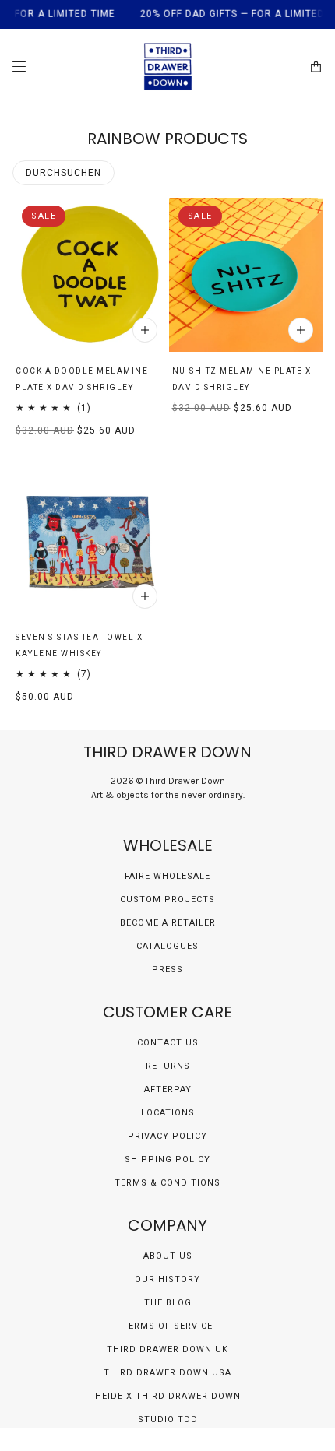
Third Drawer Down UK (167, 1349)
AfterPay (168, 1089)
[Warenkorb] (316, 66)
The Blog (168, 1303)
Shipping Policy (167, 1159)
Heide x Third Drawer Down (168, 1396)
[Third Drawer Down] (168, 66)
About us (167, 1256)
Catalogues (167, 946)
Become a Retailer (168, 923)
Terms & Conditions (167, 1183)
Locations (168, 1113)
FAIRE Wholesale (167, 876)
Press (167, 969)
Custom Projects (167, 899)
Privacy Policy (167, 1136)
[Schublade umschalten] (19, 66)
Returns (168, 1066)
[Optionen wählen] (144, 330)
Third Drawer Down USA (167, 1373)
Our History (167, 1279)
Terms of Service (167, 1326)
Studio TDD (168, 1419)
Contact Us (168, 1043)
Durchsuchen (63, 172)
